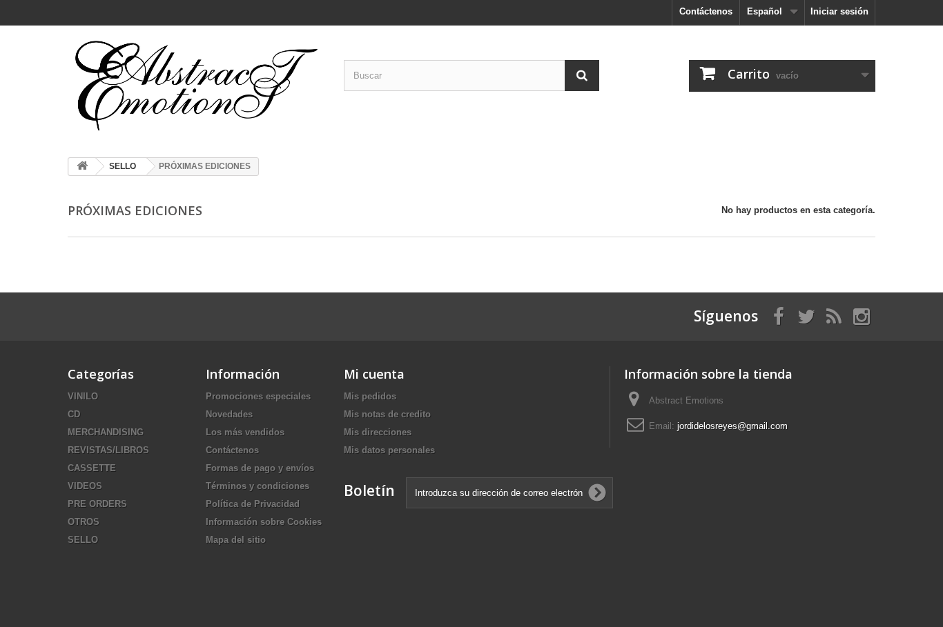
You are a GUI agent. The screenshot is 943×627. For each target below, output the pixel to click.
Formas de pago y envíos (260, 468)
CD (74, 414)
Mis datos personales (389, 450)
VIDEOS (85, 486)
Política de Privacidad (253, 504)
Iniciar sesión (839, 11)
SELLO (83, 540)
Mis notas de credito (387, 414)
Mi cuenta (374, 374)
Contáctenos (705, 11)
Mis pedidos (370, 396)
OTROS (83, 522)
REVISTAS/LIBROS (108, 450)
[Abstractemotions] (195, 86)
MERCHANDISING (106, 432)
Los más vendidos (245, 432)
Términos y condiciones (257, 486)
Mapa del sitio (236, 540)
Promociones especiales (258, 396)
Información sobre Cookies (264, 522)
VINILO (83, 396)
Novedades (229, 414)
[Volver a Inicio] (82, 166)
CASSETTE (92, 468)
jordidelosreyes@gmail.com (732, 426)
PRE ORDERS (97, 504)
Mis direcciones (377, 432)
